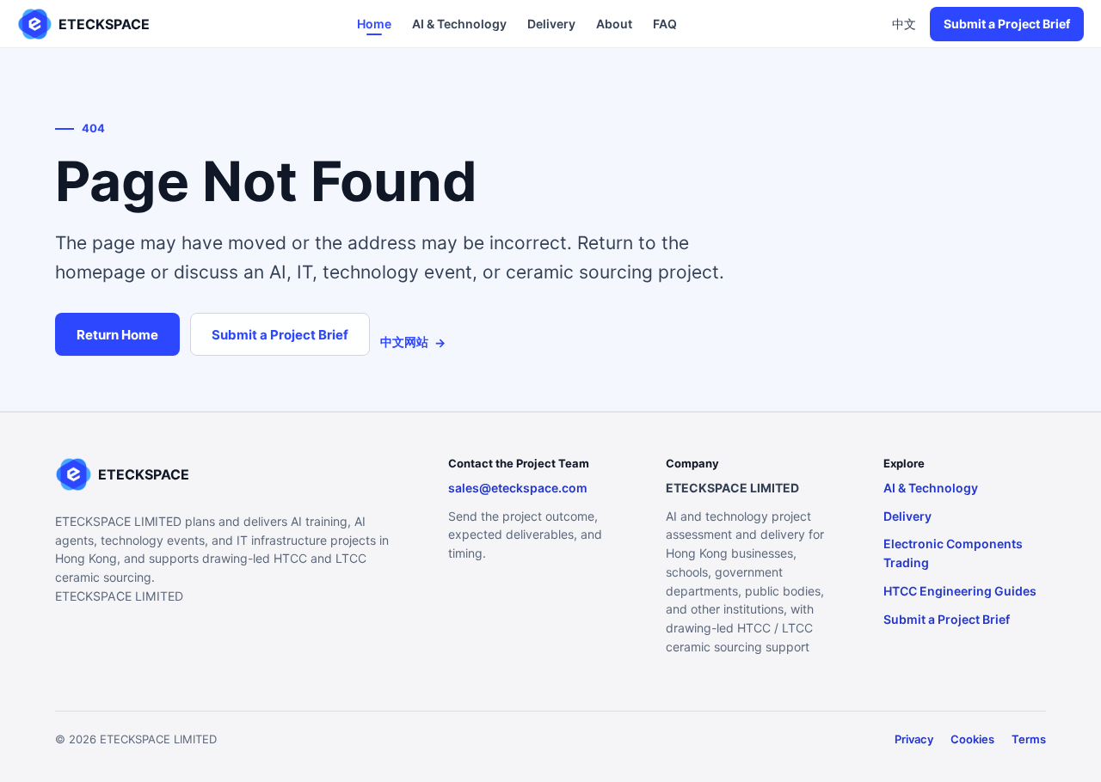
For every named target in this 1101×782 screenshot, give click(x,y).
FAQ (665, 23)
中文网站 (413, 342)
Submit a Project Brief (1007, 23)
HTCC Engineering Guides (959, 590)
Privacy (914, 739)
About (614, 23)
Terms (1029, 739)
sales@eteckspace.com (517, 487)
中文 (904, 23)
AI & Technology (459, 23)
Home (374, 23)
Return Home (117, 335)
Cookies (972, 739)
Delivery (551, 23)
